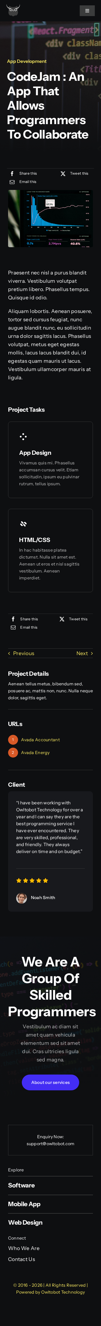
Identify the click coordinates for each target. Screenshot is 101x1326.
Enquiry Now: (50, 1136)
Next (82, 653)
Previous (23, 653)
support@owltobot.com (51, 1143)
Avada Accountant (40, 739)
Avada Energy (35, 752)
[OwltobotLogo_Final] (13, 7)
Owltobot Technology (63, 1292)
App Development (27, 61)
